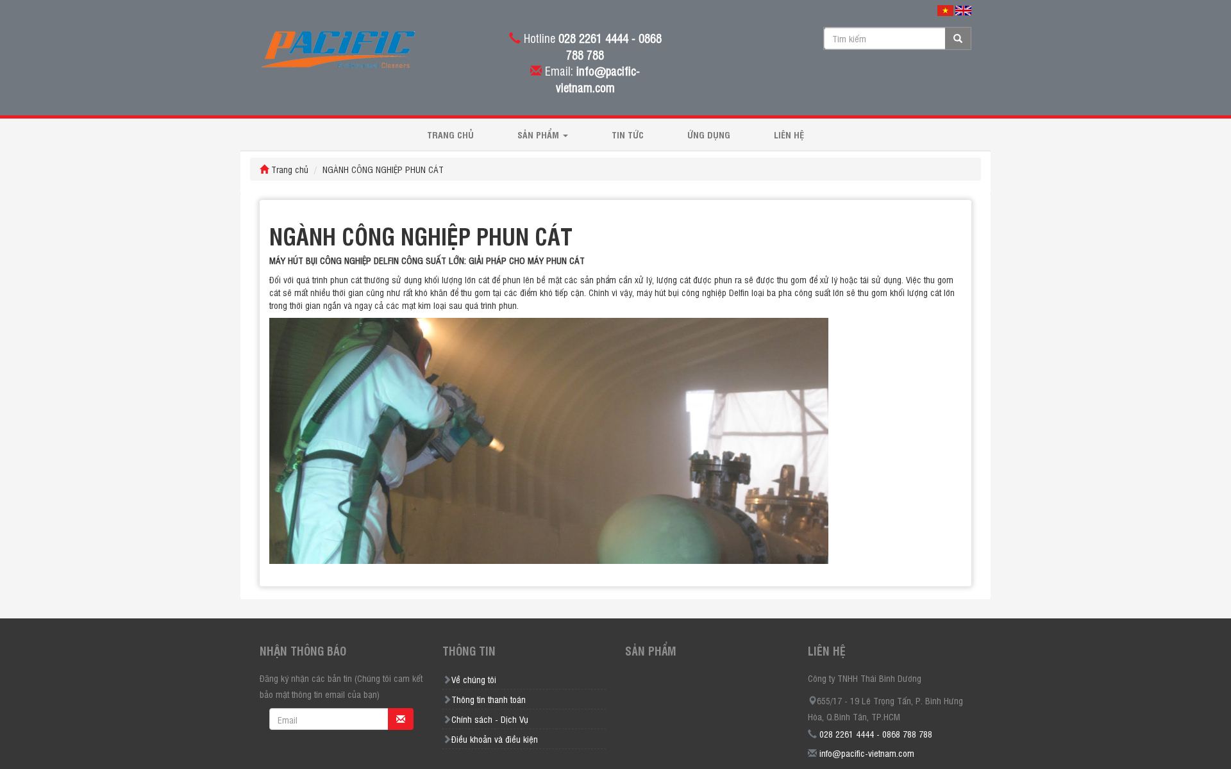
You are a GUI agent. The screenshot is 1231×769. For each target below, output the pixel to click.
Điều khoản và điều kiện (494, 738)
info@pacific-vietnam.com (866, 753)
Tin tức (628, 134)
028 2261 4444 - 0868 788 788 (875, 733)
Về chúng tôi (473, 679)
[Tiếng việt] (945, 9)
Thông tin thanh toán (488, 699)
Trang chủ (450, 134)
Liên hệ (789, 134)
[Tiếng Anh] (963, 9)
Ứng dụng (708, 134)
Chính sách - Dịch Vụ (489, 719)
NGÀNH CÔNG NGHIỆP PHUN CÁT (383, 169)
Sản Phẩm (539, 134)
